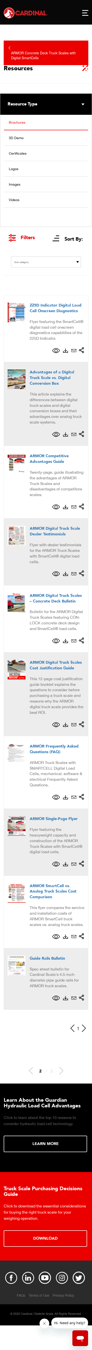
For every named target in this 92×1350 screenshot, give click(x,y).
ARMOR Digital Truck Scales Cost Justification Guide (56, 665)
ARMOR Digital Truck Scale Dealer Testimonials (55, 531)
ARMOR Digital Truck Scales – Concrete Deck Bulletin (56, 598)
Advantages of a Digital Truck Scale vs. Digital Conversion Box (52, 377)
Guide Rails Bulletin (47, 958)
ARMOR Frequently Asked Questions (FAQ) (54, 749)
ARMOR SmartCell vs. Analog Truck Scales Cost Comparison (53, 891)
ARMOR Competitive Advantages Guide (49, 458)
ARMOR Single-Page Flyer (54, 819)
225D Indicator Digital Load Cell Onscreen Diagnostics (55, 308)
